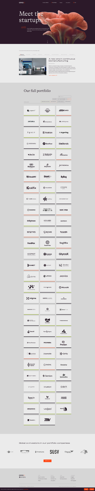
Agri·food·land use (45, 101)
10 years (68, 2)
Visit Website (52, 75)
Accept (92, 489)
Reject (86, 489)
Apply (61, 2)
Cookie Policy (26, 489)
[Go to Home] (22, 2)
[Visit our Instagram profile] (23, 477)
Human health (61, 101)
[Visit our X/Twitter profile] (25, 477)
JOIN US (47, 460)
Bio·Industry (53, 101)
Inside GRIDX (45, 2)
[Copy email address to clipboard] (21, 477)
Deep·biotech (67, 101)
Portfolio (54, 2)
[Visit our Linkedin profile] (19, 477)
